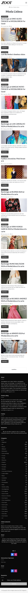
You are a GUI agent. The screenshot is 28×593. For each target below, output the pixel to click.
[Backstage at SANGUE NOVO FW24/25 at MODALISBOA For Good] (14, 102)
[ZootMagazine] (7, 2)
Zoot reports (5, 84)
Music (3, 475)
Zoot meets (4, 509)
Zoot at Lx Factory (6, 495)
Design (3, 457)
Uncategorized (5, 489)
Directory (4, 460)
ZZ (2, 518)
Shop (3, 484)
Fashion (4, 462)
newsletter (4, 478)
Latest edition (5, 473)
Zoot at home (5, 493)
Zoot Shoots (4, 16)
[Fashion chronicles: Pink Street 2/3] (14, 172)
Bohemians (4, 451)
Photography (5, 482)
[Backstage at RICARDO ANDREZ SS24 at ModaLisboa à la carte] (14, 312)
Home (11, 7)
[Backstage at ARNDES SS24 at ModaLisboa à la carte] (14, 346)
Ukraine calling (5, 486)
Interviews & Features (7, 471)
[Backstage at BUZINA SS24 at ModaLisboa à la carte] (14, 205)
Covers (3, 455)
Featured (4, 464)
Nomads (4, 480)
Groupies (4, 466)
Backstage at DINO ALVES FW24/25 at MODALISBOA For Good (13, 21)
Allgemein (4, 442)
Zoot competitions (6, 500)
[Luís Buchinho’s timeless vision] (14, 65)
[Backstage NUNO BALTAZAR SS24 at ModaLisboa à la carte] (14, 277)
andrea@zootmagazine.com (8, 391)
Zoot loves (4, 507)
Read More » (4, 47)
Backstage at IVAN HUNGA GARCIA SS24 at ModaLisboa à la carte (13, 229)
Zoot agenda (5, 491)
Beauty (3, 446)
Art (2, 444)
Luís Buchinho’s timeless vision (13, 54)
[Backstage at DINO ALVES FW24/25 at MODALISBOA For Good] (14, 34)
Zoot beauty (5, 498)
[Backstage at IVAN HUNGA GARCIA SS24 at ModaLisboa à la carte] (14, 242)
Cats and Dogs (5, 453)
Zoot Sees (4, 513)
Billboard (4, 449)
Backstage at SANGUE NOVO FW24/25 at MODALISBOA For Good (13, 89)
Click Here (3, 562)
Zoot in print (5, 504)
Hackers (4, 469)
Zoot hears (4, 502)
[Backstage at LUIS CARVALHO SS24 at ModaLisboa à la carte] (14, 137)
